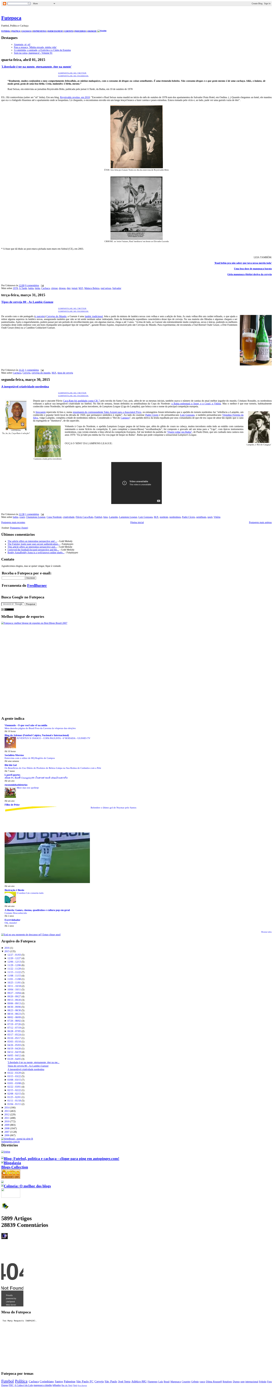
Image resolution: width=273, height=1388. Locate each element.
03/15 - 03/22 (14, 1076)
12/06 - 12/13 (14, 961)
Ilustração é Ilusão (14, 890)
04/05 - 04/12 (14, 1055)
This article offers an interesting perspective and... (32, 547)
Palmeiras (69, 1381)
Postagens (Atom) (19, 527)
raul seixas (106, 288)
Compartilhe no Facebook (73, 76)
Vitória (217, 517)
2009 (6, 1125)
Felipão (262, 1381)
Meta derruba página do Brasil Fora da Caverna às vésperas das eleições (40, 728)
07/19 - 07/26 (14, 1024)
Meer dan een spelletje (28, 787)
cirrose (54, 288)
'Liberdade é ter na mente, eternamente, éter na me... (33, 1062)
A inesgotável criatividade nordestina (25, 386)
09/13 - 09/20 (14, 1000)
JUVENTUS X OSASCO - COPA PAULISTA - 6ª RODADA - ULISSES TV (53, 738)
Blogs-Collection (14, 1167)
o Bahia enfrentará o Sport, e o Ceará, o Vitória (196, 403)
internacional (251, 1381)
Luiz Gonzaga (187, 415)
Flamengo (153, 1381)
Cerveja (26, 372)
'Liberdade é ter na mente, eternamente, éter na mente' (36, 66)
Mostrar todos (266, 932)
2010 (6, 1121)
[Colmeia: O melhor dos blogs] (26, 1186)
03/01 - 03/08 (14, 1083)
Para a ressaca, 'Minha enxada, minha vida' (35, 47)
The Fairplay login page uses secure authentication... (34, 544)
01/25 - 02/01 (14, 1097)
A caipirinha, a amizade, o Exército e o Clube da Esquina (42, 50)
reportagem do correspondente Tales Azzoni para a (107, 412)
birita (37, 288)
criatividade (68, 517)
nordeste (164, 517)
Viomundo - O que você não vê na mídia (26, 725)
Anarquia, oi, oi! (22, 44)
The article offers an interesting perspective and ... (32, 541)
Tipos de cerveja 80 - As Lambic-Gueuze (27, 302)
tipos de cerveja (65, 372)
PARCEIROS (80, 31)
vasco (202, 1381)
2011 (6, 1118)
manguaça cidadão (42, 1385)
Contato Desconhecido (16, 913)
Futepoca (11, 18)
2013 (6, 1111)
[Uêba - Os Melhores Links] (10, 1177)
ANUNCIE (91, 31)
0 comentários (32, 285)
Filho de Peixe (12, 804)
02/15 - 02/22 (14, 1090)
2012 (6, 1114)
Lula (160, 1381)
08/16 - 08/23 (14, 1013)
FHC (11, 1385)
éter (68, 288)
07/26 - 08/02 (14, 1020)
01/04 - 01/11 (14, 1104)
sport (209, 517)
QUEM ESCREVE (55, 31)
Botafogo (227, 1381)
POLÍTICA (16, 31)
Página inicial (137, 522)
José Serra (124, 1381)
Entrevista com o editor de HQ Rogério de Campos (30, 758)
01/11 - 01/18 (14, 1100)
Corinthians (47, 1381)
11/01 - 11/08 (14, 979)
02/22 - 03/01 (14, 1086)
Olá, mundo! (11, 922)
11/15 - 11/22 (14, 972)
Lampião (113, 517)
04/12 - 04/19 (14, 1052)
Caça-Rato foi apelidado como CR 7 (81, 400)
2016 (6, 947)
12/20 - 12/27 (14, 958)
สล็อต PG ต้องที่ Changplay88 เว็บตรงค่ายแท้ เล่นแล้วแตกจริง (36, 777)
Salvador (116, 288)
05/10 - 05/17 (14, 1038)
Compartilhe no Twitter (72, 73)
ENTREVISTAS (39, 31)
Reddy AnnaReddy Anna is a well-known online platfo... (36, 552)
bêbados (57, 1385)
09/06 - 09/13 (14, 1003)
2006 (6, 1135)
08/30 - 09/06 (14, 1006)
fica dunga (82, 1385)
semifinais (201, 517)
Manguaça (175, 1381)
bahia (31, 288)
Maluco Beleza (91, 288)
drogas (62, 288)
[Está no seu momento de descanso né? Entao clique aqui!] (31, 934)
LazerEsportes (12, 775)
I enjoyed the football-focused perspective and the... (33, 549)
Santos (59, 1381)
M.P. (81, 288)
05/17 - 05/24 (14, 1034)
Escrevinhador (12, 920)
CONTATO (68, 31)
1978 (15, 288)
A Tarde (23, 288)
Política (21, 1381)
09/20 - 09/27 (14, 996)
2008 (6, 1128)
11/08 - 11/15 (14, 975)
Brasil (167, 1381)
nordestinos (175, 517)
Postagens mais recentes (13, 522)
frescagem (41, 412)
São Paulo (111, 1381)
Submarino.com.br (10, 1141)
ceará (22, 517)
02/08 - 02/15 (14, 1093)
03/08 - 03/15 (14, 1079)
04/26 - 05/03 (14, 1045)
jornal (74, 288)
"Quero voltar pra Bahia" (179, 432)
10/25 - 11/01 (14, 982)
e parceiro (40, 316)
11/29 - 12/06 (14, 965)
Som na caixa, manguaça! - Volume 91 (33, 53)
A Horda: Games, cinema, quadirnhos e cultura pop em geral (37, 910)
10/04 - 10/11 (14, 989)
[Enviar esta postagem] (42, 285)
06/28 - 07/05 (14, 1031)
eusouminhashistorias (16, 784)
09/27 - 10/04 (14, 993)
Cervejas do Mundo (56, 316)
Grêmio (195, 1381)
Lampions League (128, 517)
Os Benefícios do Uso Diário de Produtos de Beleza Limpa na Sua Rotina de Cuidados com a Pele (53, 768)
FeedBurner (37, 585)
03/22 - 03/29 (14, 1072)
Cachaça (45, 288)
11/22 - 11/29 (14, 968)
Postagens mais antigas (260, 522)
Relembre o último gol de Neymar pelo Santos (113, 807)
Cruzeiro (186, 1381)
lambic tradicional (94, 316)
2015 (6, 951)
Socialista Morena (14, 755)
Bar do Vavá (66, 1385)
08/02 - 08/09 (14, 1017)
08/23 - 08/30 (14, 1010)
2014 (6, 1107)
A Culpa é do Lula (23, 1385)
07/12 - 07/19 (14, 1027)
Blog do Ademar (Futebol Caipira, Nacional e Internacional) (37, 735)
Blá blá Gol (11, 765)
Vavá (75, 1385)
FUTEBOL (5, 31)
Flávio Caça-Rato (84, 517)
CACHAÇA (27, 31)
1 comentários (32, 370)
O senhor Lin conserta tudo (30, 893)
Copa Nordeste (54, 517)
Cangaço (125, 417)
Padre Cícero (151, 415)
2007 (6, 1131)
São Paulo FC (85, 1381)
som (242, 1381)
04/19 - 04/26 (14, 1048)
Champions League (35, 517)
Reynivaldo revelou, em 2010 (75, 97)
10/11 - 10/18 (14, 986)
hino (105, 517)
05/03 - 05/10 (14, 1041)
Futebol (98, 517)
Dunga (236, 1381)
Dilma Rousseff (214, 1381)
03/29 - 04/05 (14, 1059)
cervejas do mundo (41, 372)
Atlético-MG (139, 1381)
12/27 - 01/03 (14, 954)
